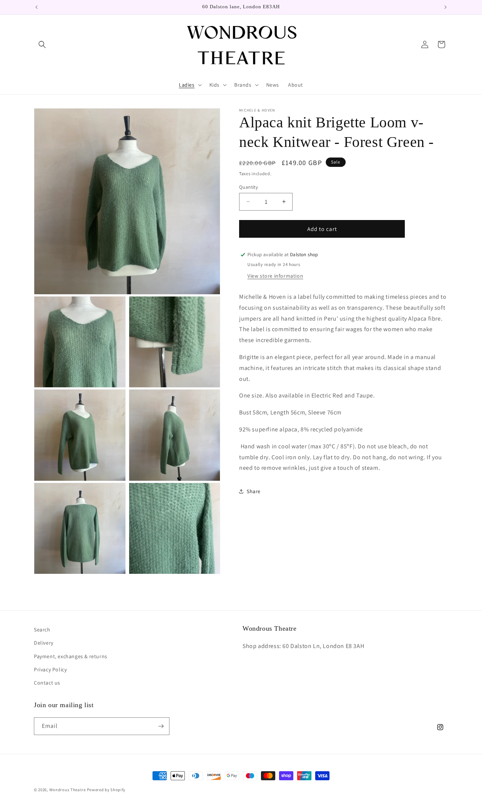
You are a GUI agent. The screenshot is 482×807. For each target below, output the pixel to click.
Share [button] (254, 491)
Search (42, 629)
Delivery (43, 642)
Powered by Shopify (106, 789)
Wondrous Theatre (67, 789)
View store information (275, 275)
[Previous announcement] (36, 7)
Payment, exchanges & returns (70, 656)
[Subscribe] (161, 726)
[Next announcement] (445, 7)
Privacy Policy (50, 669)
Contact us (47, 682)
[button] (42, 44)
